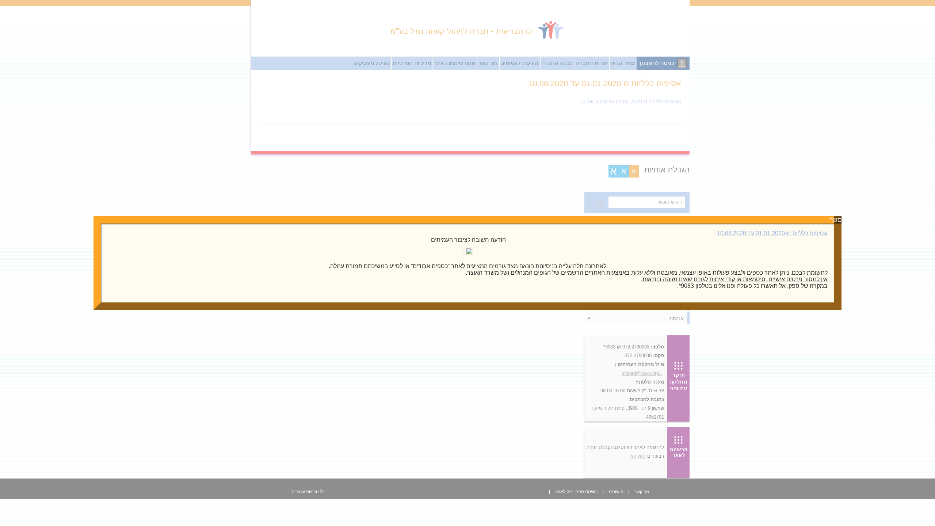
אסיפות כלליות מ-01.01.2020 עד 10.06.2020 (772, 233)
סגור (838, 220)
